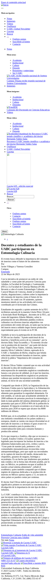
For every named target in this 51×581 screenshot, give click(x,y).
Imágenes (11, 21)
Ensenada (5, 271)
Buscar (10, 34)
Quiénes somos (19, 39)
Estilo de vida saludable (32, 535)
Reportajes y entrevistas (23, 70)
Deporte (16, 68)
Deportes (16, 104)
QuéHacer (11, 26)
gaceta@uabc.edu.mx (10, 563)
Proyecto (5, 537)
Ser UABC (17, 73)
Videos (10, 23)
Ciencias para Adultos (19, 537)
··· (8, 202)
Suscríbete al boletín (21, 218)
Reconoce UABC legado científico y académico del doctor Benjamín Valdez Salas (28, 142)
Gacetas (10, 31)
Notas (9, 18)
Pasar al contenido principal (13, 2)
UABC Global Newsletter (18, 29)
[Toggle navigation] (2, 8)
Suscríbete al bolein (21, 41)
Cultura (15, 65)
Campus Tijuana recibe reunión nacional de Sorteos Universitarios (26, 82)
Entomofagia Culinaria (11, 535)
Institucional (17, 63)
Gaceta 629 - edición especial (20, 186)
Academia (17, 60)
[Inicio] (4, 5)
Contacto (16, 44)
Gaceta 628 (12, 191)
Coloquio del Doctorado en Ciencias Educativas (28, 110)
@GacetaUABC (8, 555)
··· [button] (8, 36)
